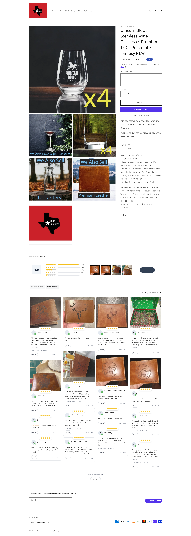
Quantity (123, 89)
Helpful (34, 354)
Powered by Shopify (52, 531)
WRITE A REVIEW (147, 270)
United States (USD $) (38, 522)
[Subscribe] (69, 500)
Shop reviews (52, 287)
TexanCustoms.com (40, 531)
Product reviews (37, 287)
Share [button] (125, 215)
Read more (34, 347)
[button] (150, 10)
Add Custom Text (126, 71)
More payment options (141, 115)
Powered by (95, 474)
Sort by (144, 292)
